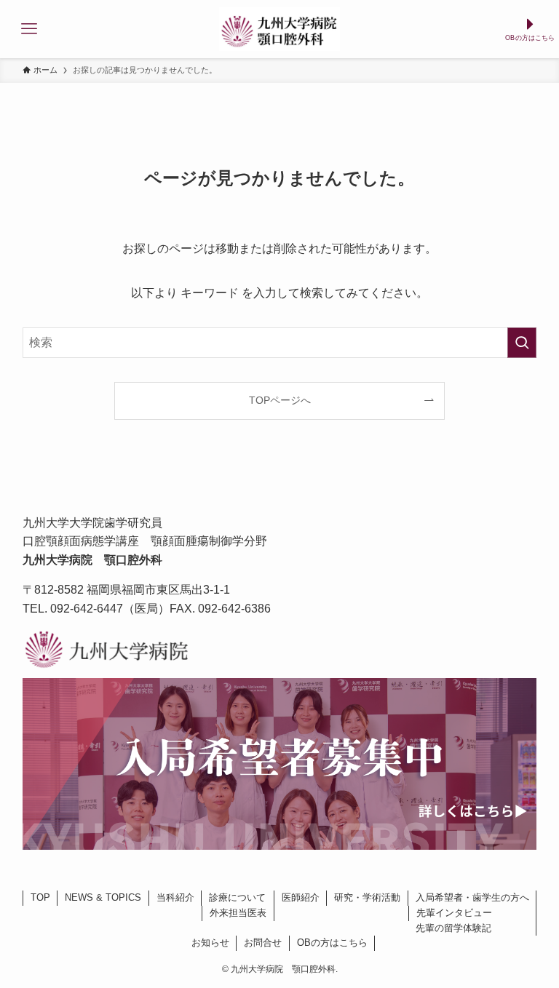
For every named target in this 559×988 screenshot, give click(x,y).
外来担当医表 (238, 912)
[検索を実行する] (521, 342)
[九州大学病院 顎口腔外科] (279, 29)
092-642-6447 (86, 608)
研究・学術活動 (367, 897)
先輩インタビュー (454, 912)
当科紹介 (175, 897)
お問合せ (263, 942)
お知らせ (210, 942)
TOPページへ (280, 400)
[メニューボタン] (29, 29)
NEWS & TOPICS (103, 897)
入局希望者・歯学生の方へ (472, 897)
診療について (237, 897)
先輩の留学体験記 (453, 928)
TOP (40, 897)
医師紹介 (301, 897)
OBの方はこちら (332, 942)
